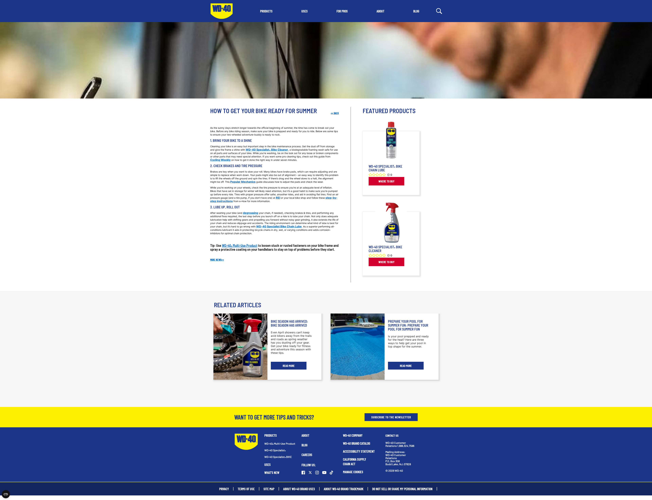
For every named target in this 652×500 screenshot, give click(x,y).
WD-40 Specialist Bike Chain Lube (279, 226)
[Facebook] (303, 472)
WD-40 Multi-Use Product (239, 245)
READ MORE (289, 366)
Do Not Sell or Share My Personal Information (402, 488)
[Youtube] (324, 472)
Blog (304, 445)
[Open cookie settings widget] (6, 494)
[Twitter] (310, 472)
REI (278, 197)
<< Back (335, 113)
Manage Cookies (353, 472)
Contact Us (392, 435)
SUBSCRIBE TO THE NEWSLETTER (391, 417)
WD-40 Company (353, 435)
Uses (267, 464)
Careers (307, 455)
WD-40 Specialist (275, 450)
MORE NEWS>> (217, 259)
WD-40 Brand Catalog (356, 443)
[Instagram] (317, 472)
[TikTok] (331, 472)
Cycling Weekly (220, 160)
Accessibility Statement (359, 451)
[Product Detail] (391, 142)
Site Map (269, 488)
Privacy (224, 488)
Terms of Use (246, 488)
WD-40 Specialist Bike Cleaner (267, 149)
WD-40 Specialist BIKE (278, 456)
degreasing (250, 213)
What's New (271, 472)
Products (270, 435)
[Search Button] (439, 11)
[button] (266, 11)
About (305, 435)
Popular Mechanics (243, 181)
